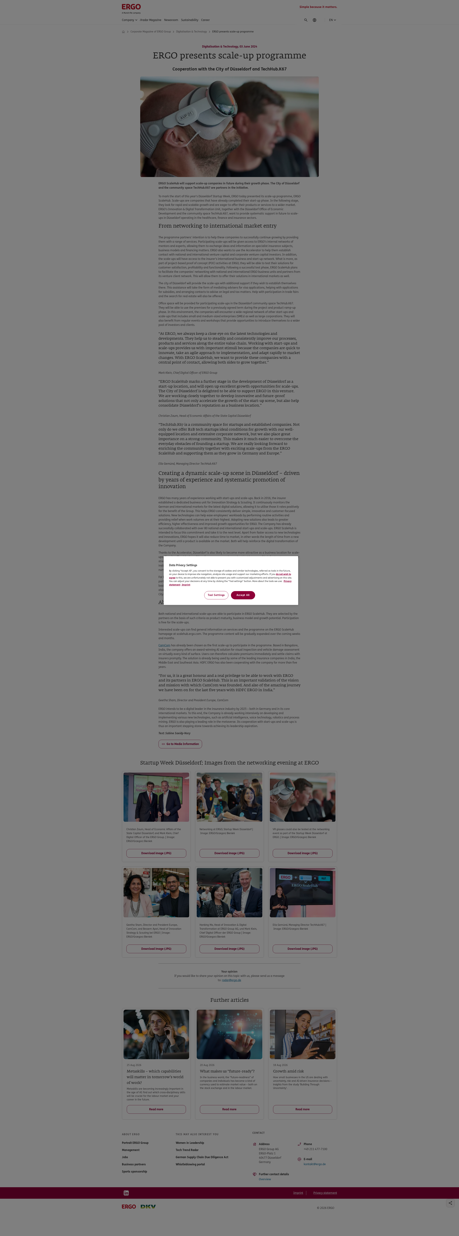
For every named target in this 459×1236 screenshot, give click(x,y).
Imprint (185, 584)
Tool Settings (216, 595)
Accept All (243, 595)
